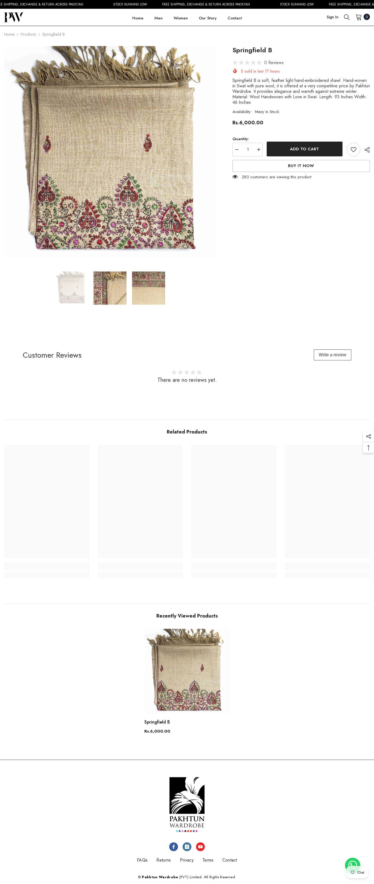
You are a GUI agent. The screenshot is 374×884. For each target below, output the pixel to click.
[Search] (346, 17)
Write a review (332, 354)
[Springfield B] (187, 671)
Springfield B (157, 722)
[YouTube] (200, 846)
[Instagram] (187, 846)
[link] (47, 566)
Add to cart (304, 149)
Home (9, 34)
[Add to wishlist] (353, 149)
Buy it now (301, 166)
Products (28, 34)
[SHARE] (365, 149)
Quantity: (240, 139)
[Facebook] (173, 846)
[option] (110, 152)
